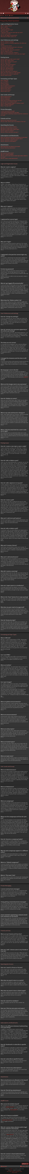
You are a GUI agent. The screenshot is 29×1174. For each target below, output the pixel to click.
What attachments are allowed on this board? (10, 146)
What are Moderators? (5, 97)
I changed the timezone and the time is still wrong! (11, 47)
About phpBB (13, 1109)
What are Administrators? (6, 96)
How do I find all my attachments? (8, 147)
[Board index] (14, 6)
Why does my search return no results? (9, 128)
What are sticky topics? (6, 88)
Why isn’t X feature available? (7, 154)
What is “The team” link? (6, 105)
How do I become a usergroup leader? (9, 101)
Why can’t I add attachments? (7, 68)
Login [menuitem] (26, 13)
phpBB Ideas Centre (6, 1120)
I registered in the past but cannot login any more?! (12, 32)
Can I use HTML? (4, 81)
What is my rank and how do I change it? (9, 52)
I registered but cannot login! (7, 29)
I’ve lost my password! (5, 33)
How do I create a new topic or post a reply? (10, 59)
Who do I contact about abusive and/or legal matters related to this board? (14, 156)
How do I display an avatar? (7, 51)
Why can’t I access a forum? (7, 67)
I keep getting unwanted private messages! (10, 112)
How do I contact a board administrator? (9, 158)
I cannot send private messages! (8, 111)
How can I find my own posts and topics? (9, 132)
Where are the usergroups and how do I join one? (11, 100)
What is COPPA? (4, 27)
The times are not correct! (6, 45)
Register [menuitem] (28, 13)
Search (2, 15)
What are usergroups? (5, 99)
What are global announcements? (8, 85)
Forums (3, 13)
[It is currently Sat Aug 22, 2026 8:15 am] (25, 18)
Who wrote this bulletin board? (7, 153)
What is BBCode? (4, 80)
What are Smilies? (5, 83)
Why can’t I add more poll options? (8, 64)
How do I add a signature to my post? (9, 61)
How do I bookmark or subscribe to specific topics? (12, 138)
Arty (11, 1170)
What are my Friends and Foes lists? (9, 120)
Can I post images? (5, 84)
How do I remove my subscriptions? (8, 141)
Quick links (1, 13)
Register (11, 15)
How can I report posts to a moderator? (9, 71)
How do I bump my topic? (6, 75)
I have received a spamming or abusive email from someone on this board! (14, 114)
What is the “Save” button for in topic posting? (10, 72)
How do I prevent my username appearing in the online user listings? (13, 44)
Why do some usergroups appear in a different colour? (12, 103)
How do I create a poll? (6, 63)
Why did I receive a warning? (7, 69)
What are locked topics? (6, 90)
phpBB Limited (9, 1107)
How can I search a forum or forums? (9, 126)
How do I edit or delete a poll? (7, 65)
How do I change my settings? (7, 41)
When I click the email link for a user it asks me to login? (13, 54)
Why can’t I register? (5, 28)
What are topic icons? (5, 91)
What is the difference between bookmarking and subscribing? (14, 137)
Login (7, 15)
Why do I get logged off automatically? (9, 35)
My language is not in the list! (7, 48)
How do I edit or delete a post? (7, 60)
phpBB (25, 377)
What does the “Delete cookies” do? (8, 36)
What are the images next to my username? (10, 49)
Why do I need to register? (6, 25)
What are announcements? (6, 87)
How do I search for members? (7, 130)
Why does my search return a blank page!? (10, 129)
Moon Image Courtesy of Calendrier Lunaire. (14, 1171)
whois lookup (9, 1134)
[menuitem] (27, 18)
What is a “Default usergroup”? (7, 104)
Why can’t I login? (4, 31)
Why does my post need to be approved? (9, 74)
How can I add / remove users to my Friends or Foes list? (13, 121)
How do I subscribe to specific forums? (9, 140)
